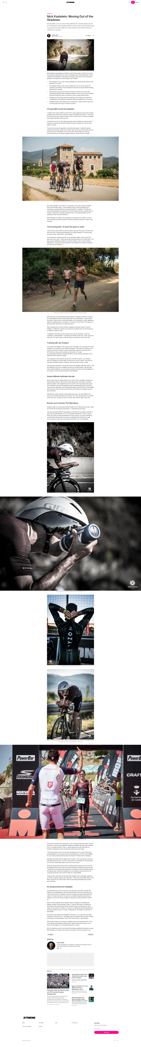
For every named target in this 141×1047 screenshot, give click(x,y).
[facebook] (115, 1040)
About (23, 1022)
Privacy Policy (75, 1022)
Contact (40, 1026)
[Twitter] (61, 948)
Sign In (137, 2)
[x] (118, 1040)
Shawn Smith (55, 35)
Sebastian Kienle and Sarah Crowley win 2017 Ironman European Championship (58, 992)
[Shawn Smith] (51, 946)
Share (89, 35)
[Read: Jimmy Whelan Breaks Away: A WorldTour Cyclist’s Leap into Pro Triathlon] (91, 976)
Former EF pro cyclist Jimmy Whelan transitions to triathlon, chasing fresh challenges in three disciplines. (79, 980)
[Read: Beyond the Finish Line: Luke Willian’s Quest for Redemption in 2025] (91, 987)
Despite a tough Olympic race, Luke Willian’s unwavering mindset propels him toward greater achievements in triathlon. (79, 991)
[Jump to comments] (93, 35)
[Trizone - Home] (70, 2)
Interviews (49, 13)
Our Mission (41, 1022)
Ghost (29, 1040)
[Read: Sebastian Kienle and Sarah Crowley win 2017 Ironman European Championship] (58, 981)
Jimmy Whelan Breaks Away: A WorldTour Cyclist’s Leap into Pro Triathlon (80, 976)
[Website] (58, 948)
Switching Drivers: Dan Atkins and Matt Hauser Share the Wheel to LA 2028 (79, 999)
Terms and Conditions (26, 1026)
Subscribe (106, 1032)
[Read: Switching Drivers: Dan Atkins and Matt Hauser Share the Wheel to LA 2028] (91, 999)
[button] (3, 2)
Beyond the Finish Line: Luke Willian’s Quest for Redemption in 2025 (80, 987)
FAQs (56, 1022)
